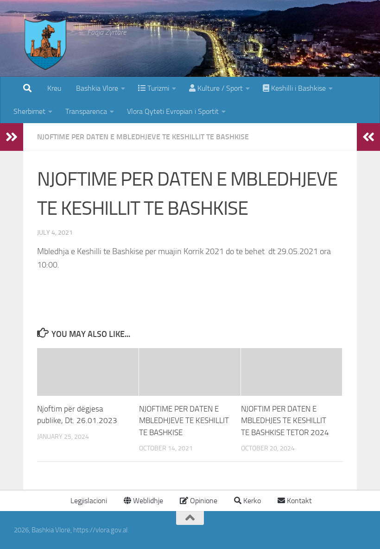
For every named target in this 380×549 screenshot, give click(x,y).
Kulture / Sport (219, 88)
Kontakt (298, 500)
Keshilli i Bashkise (297, 88)
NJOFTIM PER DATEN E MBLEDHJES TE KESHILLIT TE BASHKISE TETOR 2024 (285, 420)
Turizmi (157, 88)
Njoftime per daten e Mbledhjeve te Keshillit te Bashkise (143, 136)
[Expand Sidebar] (11, 137)
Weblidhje (147, 500)
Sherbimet (29, 111)
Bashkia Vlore (96, 88)
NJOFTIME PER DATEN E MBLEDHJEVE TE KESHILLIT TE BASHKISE (184, 420)
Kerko (251, 500)
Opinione (202, 500)
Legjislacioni (88, 500)
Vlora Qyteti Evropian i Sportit (173, 111)
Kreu (54, 88)
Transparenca (86, 111)
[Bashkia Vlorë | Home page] (46, 53)
